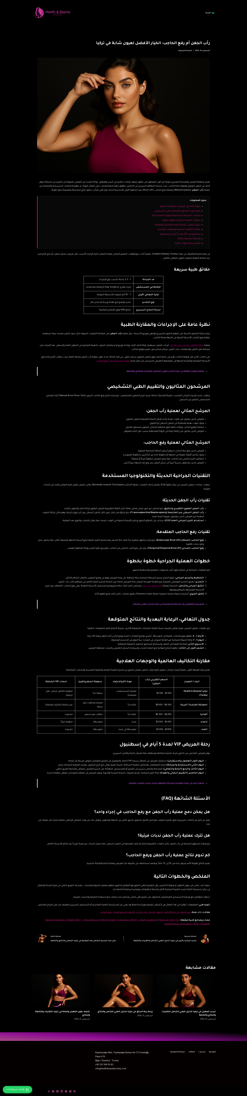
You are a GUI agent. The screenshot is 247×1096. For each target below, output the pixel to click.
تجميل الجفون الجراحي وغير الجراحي (186, 345)
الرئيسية (212, 1052)
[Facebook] (74, 1091)
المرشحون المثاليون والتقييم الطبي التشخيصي (177, 211)
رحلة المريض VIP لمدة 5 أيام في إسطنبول (180, 234)
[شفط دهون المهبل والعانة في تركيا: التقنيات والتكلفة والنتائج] (60, 990)
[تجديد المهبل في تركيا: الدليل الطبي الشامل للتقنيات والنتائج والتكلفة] (186, 990)
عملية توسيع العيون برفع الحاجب (113, 361)
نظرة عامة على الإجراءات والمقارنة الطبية (180, 206)
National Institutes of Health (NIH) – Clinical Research (72, 920)
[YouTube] (57, 1091)
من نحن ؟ (201, 1052)
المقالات (191, 1052)
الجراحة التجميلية (185, 51)
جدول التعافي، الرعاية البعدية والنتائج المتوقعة (177, 225)
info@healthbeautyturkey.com (110, 1069)
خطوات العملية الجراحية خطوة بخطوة (181, 220)
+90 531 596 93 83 (104, 1065)
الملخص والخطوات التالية (187, 243)
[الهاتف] (53, 1091)
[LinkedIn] (62, 1091)
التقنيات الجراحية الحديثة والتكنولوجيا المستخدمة (176, 215)
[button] (209, 13)
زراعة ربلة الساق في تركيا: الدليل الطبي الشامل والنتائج (125, 1012)
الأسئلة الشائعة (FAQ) (189, 239)
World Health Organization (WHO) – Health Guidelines (130, 920)
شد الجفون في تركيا (152, 586)
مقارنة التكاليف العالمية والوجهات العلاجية (179, 229)
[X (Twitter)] (70, 1091)
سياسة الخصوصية (177, 1052)
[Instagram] (66, 1091)
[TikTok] (49, 1091)
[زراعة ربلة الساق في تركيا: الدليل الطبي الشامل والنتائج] (123, 990)
